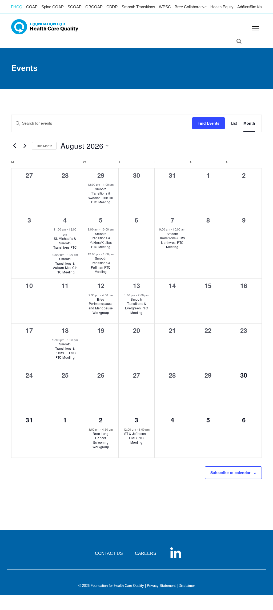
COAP (32, 7)
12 (100, 285)
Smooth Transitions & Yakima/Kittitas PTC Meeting (101, 240)
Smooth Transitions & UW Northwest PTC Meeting (172, 240)
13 (136, 285)
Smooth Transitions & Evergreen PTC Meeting (136, 306)
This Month (44, 145)
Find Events (208, 123)
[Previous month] (14, 146)
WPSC (165, 7)
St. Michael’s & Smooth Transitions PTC (65, 242)
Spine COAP (52, 7)
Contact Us (252, 7)
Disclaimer (187, 586)
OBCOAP (94, 7)
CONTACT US (109, 553)
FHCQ (16, 7)
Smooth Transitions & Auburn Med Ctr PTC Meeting (65, 265)
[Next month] (25, 146)
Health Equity (222, 7)
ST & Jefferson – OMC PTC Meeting (136, 438)
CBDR (112, 7)
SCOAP (74, 7)
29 (100, 175)
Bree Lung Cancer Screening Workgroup (101, 440)
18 (65, 330)
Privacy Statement (161, 586)
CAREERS (145, 553)
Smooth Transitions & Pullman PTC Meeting (100, 265)
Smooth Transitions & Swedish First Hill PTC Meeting (101, 195)
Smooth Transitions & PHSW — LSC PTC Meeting (65, 350)
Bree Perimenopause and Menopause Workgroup (101, 306)
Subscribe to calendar (230, 472)
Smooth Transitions (138, 7)
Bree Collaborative (191, 7)
